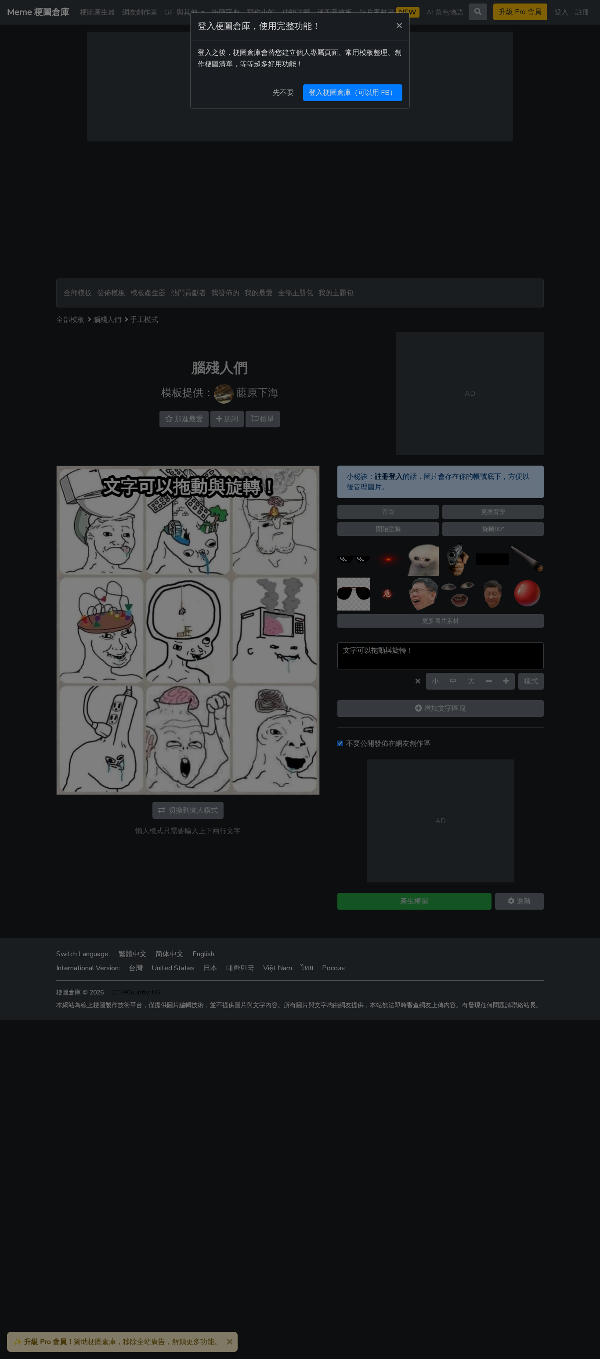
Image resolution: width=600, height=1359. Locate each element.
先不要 (283, 93)
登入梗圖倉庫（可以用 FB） (353, 93)
